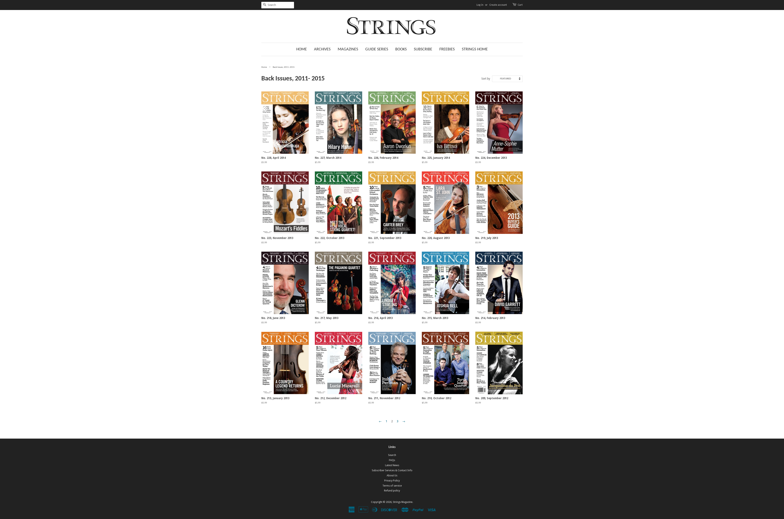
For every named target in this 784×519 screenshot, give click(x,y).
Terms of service (392, 485)
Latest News (392, 465)
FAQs (392, 460)
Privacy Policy (392, 480)
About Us (392, 475)
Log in (480, 5)
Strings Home (475, 49)
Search (392, 455)
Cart (520, 5)
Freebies (447, 49)
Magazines (348, 49)
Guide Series (376, 49)
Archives (322, 49)
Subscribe (423, 49)
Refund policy (392, 490)
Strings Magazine (402, 501)
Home (301, 49)
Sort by (485, 78)
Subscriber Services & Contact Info (392, 470)
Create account (498, 5)
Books (401, 49)
